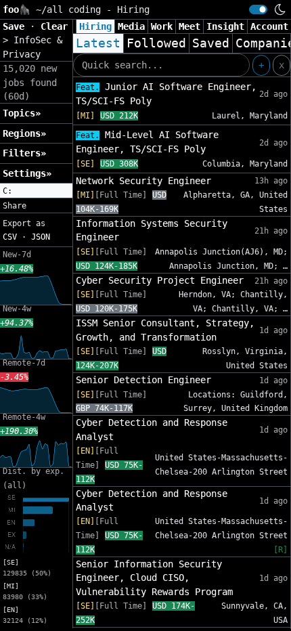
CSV (10, 237)
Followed (156, 43)
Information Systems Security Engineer (151, 230)
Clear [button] (54, 26)
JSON (40, 237)
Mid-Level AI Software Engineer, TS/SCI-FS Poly (147, 141)
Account (269, 26)
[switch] (258, 9)
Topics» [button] (22, 113)
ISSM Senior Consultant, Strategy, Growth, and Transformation (165, 330)
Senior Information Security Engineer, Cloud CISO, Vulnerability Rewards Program (154, 578)
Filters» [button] (24, 153)
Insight (225, 26)
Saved (210, 43)
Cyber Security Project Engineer (160, 280)
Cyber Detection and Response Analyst (151, 429)
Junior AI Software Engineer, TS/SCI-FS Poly (166, 93)
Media (131, 26)
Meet (189, 26)
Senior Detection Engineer (143, 379)
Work (162, 26)
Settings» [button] (27, 173)
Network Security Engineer (143, 180)
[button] (36, 190)
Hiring (95, 26)
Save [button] (16, 26)
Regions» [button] (24, 133)
